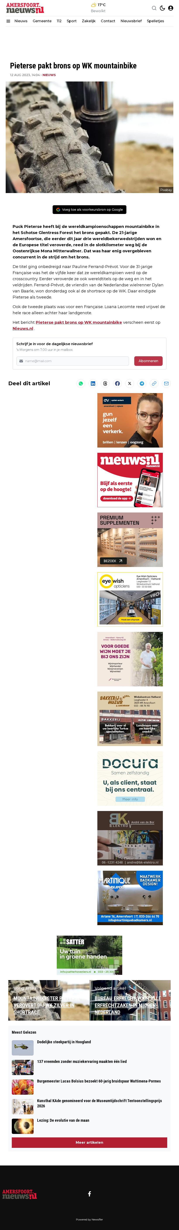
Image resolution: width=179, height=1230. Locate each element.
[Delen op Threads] (105, 383)
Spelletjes (155, 21)
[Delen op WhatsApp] (80, 383)
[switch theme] (162, 8)
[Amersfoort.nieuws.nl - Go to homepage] (19, 1193)
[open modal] (170, 8)
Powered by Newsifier (89, 1219)
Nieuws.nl (23, 328)
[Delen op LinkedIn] (93, 383)
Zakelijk (89, 21)
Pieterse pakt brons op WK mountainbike (79, 322)
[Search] (154, 8)
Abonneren (148, 361)
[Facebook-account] (89, 1193)
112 (59, 21)
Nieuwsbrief (131, 21)
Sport (72, 21)
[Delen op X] (129, 383)
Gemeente (42, 21)
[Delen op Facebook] (117, 383)
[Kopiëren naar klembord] (154, 383)
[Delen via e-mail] (166, 383)
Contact (108, 21)
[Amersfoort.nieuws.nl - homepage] (25, 8)
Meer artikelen (89, 1142)
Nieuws (21, 21)
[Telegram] (142, 383)
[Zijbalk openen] (8, 21)
